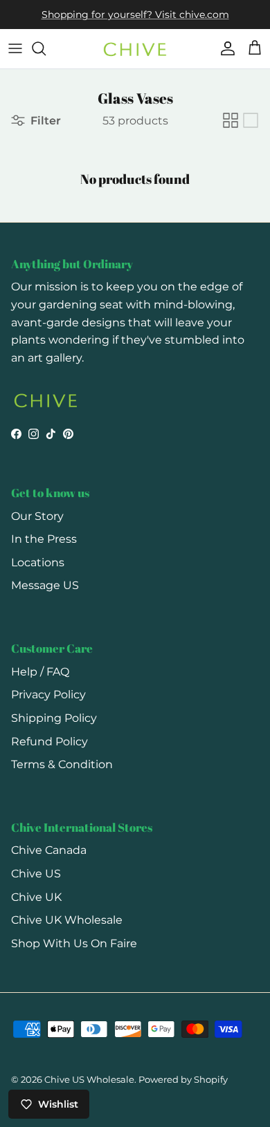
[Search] (45, 48)
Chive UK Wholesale (67, 919)
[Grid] (230, 120)
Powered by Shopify (183, 1079)
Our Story (37, 516)
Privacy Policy (48, 694)
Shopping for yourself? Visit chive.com (135, 14)
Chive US (36, 873)
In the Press (44, 539)
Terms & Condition (62, 764)
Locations (37, 562)
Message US (45, 585)
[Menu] (15, 48)
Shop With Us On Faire (74, 943)
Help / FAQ (40, 671)
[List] (250, 120)
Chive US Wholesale (89, 1079)
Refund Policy (49, 741)
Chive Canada (49, 850)
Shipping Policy (54, 718)
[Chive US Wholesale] (135, 49)
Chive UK (36, 897)
